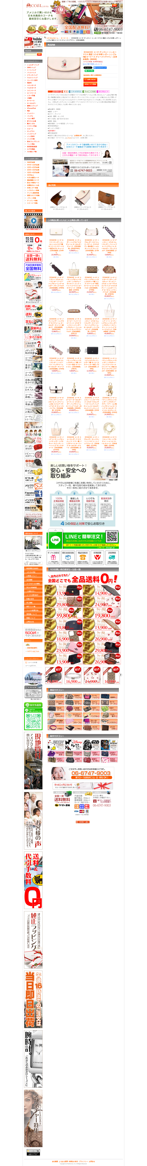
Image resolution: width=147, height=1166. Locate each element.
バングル (30, 116)
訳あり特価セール (33, 182)
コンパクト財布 (32, 80)
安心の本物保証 (31, 587)
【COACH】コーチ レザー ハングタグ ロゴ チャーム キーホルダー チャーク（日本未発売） (74, 244)
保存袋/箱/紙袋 (32, 146)
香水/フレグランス (33, 141)
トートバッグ (31, 70)
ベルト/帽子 (31, 118)
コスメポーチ (31, 85)
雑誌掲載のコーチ (33, 180)
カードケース (31, 93)
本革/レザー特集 (32, 188)
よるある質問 (63, 1161)
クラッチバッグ (32, 75)
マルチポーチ (31, 88)
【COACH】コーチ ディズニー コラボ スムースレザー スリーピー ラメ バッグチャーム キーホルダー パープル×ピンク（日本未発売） (91, 325)
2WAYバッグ (31, 67)
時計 (28, 111)
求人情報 (29, 603)
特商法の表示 (73, 1161)
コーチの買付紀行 (32, 595)
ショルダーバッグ (33, 65)
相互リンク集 (30, 606)
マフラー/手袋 (32, 126)
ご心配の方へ (30, 591)
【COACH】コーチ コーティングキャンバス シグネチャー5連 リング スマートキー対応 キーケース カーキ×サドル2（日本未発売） (91, 284)
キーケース (31, 100)
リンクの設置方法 (32, 610)
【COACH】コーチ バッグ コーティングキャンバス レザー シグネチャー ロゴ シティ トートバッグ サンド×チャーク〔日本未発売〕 (56, 443)
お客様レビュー (31, 576)
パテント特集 (31, 198)
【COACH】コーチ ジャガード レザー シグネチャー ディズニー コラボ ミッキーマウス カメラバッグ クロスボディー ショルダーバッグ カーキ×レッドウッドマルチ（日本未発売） (109, 286)
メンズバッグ (31, 134)
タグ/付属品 (31, 149)
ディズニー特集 (32, 200)
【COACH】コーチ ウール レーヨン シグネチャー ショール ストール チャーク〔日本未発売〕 (109, 441)
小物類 (29, 98)
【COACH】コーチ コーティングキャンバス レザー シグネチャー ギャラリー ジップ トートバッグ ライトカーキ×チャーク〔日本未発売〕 (74, 284)
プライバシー (83, 1161)
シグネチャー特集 (33, 190)
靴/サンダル (31, 123)
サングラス (31, 131)
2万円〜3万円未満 (33, 170)
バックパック (31, 72)
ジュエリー (31, 113)
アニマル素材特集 (33, 193)
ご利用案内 (74, 5)
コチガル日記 (30, 572)
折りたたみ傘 (31, 121)
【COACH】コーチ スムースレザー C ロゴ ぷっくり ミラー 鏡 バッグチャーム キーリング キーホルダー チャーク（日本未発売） (74, 443)
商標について (30, 618)
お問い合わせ (85, 5)
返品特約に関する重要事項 (92, 75)
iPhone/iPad (31, 108)
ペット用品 (31, 144)
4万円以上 (30, 175)
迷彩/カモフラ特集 (33, 195)
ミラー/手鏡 (31, 95)
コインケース (31, 90)
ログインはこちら (33, 651)
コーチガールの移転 (33, 583)
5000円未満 (31, 162)
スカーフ (30, 129)
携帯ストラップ (32, 106)
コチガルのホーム (52, 38)
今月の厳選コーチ (33, 177)
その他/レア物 (32, 151)
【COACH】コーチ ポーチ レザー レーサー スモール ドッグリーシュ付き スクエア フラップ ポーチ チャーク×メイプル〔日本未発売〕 (56, 404)
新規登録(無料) (32, 648)
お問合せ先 (30, 622)
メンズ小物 (31, 139)
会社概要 (29, 580)
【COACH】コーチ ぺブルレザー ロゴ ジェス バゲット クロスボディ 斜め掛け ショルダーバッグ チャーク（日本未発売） (91, 246)
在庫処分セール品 (33, 185)
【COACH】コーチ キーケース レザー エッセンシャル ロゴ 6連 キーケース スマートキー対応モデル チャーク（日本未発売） (56, 246)
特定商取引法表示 (32, 568)
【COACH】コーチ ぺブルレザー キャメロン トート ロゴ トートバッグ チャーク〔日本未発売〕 (91, 441)
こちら (69, 138)
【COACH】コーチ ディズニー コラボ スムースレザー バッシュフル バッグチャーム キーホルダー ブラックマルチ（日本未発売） (109, 246)
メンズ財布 (31, 136)
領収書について (31, 614)
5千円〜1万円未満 (33, 165)
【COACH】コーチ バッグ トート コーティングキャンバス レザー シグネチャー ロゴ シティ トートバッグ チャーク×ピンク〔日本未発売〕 (109, 325)
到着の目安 (30, 599)
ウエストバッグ (32, 77)
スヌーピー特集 (32, 203)
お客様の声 (78, 135)
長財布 (29, 83)
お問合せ (92, 1161)
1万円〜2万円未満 (33, 167)
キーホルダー (31, 103)
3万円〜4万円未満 (33, 172)
